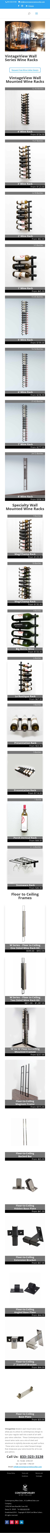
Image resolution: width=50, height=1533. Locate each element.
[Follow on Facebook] (7, 1522)
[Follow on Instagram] (12, 1522)
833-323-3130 (31, 1457)
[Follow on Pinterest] (17, 1522)
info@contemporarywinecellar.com (27, 1467)
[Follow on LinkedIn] (21, 1522)
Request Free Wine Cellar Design (25, 70)
